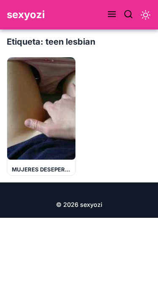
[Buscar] (128, 14)
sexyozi (26, 14)
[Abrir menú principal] (112, 14)
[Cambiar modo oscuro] (145, 15)
